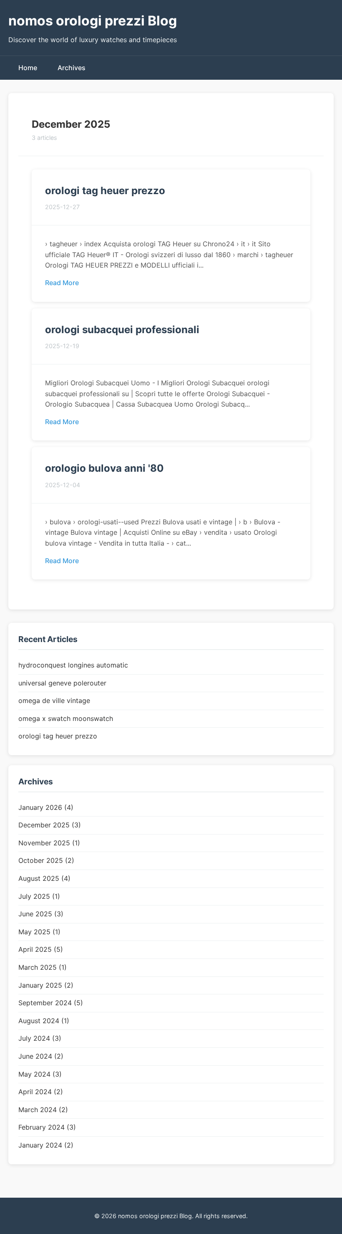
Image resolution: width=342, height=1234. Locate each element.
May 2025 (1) (39, 932)
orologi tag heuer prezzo (105, 191)
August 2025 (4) (44, 878)
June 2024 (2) (40, 1056)
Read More (62, 282)
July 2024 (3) (39, 1038)
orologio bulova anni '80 (104, 468)
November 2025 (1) (49, 843)
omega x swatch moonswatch (65, 718)
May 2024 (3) (40, 1074)
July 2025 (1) (39, 896)
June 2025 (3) (40, 914)
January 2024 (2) (45, 1145)
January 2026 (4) (45, 807)
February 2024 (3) (47, 1127)
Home (27, 67)
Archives (72, 67)
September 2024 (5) (50, 1003)
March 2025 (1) (42, 967)
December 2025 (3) (49, 825)
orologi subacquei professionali (122, 330)
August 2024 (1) (43, 1021)
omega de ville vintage (54, 700)
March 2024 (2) (43, 1109)
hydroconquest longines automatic (73, 665)
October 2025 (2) (46, 860)
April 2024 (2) (40, 1091)
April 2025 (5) (40, 949)
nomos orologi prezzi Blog (92, 21)
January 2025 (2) (45, 985)
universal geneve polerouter (62, 683)
